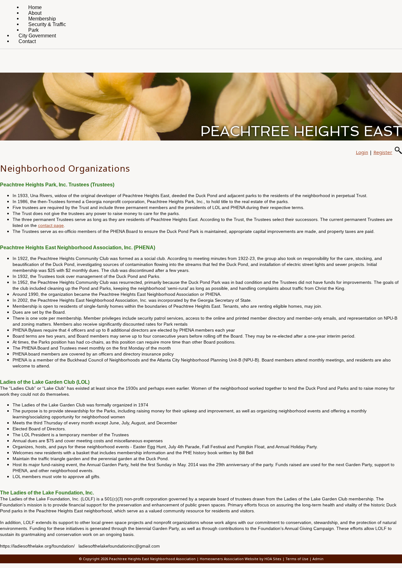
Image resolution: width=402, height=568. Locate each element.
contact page (51, 225)
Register (382, 152)
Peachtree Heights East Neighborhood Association (152, 558)
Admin (317, 558)
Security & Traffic (47, 24)
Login (362, 152)
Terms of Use (296, 558)
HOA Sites (272, 558)
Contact (27, 41)
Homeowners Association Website (229, 558)
